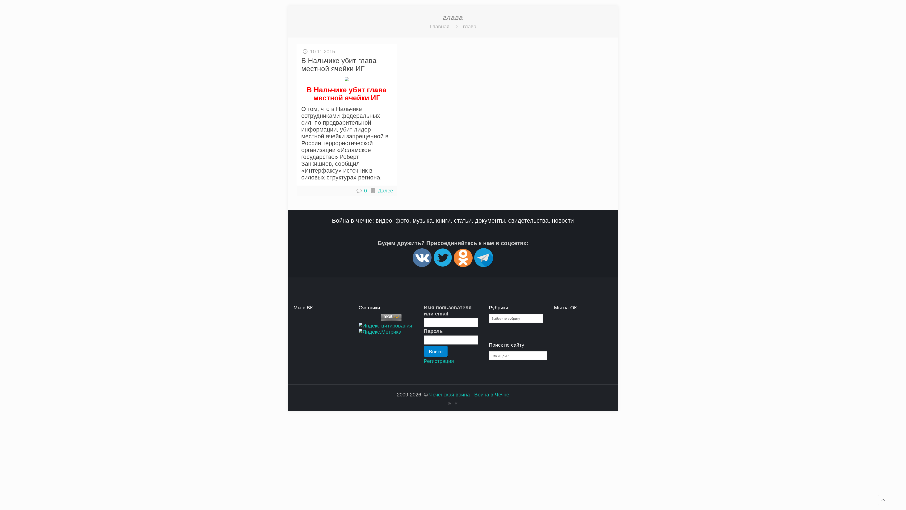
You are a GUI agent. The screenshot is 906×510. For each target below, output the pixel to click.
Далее (385, 191)
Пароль (433, 331)
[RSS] (449, 404)
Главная (439, 27)
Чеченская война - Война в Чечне (469, 395)
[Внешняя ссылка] (422, 265)
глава (469, 27)
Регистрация (439, 361)
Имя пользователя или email (448, 311)
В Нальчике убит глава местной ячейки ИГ (339, 64)
